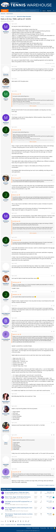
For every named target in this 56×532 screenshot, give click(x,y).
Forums (5, 10)
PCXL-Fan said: (16, 178)
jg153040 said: (16, 221)
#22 (54, 469)
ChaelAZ (50, 502)
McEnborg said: (16, 94)
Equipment (33, 10)
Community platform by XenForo (28, 530)
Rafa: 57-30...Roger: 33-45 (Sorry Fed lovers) (18, 497)
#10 (54, 237)
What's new (13, 10)
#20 (54, 435)
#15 (54, 318)
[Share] (52, 24)
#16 (54, 331)
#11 (54, 263)
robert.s (50, 497)
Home (51, 528)
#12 (54, 275)
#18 (54, 406)
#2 (54, 66)
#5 (54, 114)
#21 (54, 456)
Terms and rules (35, 528)
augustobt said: (16, 471)
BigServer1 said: (16, 334)
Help (48, 528)
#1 (54, 23)
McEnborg (4, 21)
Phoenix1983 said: (16, 437)
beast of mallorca (48, 493)
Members (23, 10)
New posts (3, 13)
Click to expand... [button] (33, 106)
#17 (54, 393)
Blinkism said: (15, 195)
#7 (54, 175)
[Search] (53, 10)
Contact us (28, 528)
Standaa (50, 514)
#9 (54, 213)
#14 (54, 305)
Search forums (9, 13)
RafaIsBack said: (16, 294)
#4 (54, 91)
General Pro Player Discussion (21, 493)
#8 (54, 192)
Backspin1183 (8, 517)
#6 (54, 127)
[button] (17, 10)
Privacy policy (43, 528)
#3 (54, 78)
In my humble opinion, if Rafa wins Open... (17, 492)
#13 (54, 291)
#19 (54, 422)
